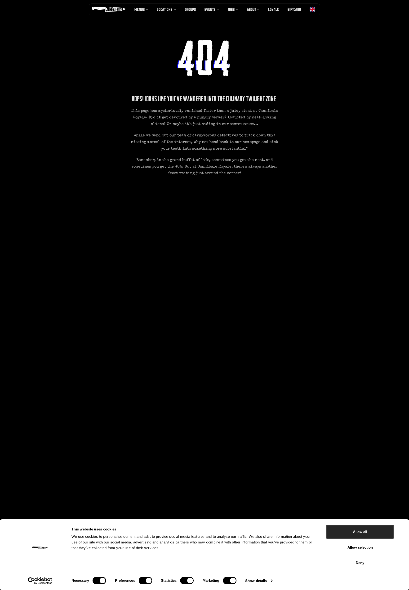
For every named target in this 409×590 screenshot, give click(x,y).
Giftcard (294, 9)
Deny (360, 563)
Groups (190, 9)
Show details (256, 581)
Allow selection (360, 547)
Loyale (273, 9)
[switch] (145, 580)
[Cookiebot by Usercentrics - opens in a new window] (40, 580)
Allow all (360, 532)
